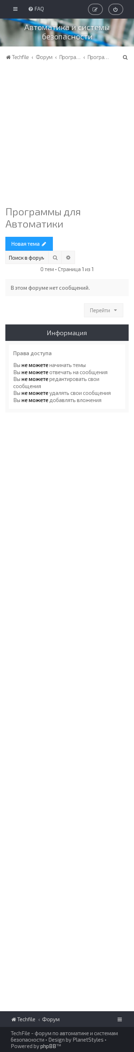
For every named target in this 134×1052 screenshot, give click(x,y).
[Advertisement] (67, 135)
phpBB (48, 1046)
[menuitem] (36, 9)
